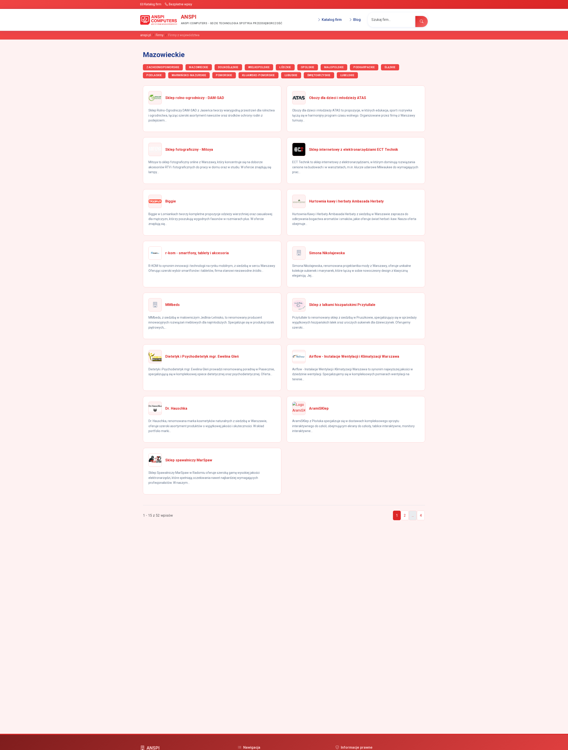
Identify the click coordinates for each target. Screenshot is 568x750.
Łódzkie (285, 67)
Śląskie (390, 67)
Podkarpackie (364, 67)
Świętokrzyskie (319, 75)
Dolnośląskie (228, 67)
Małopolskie (334, 67)
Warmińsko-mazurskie (189, 75)
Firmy (160, 35)
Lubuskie (291, 75)
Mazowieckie (198, 67)
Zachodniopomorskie (162, 67)
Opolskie (307, 67)
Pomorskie (224, 75)
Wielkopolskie (259, 67)
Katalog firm (332, 20)
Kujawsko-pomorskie (258, 75)
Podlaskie (154, 75)
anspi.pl (145, 35)
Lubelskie (347, 75)
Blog (357, 20)
